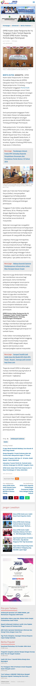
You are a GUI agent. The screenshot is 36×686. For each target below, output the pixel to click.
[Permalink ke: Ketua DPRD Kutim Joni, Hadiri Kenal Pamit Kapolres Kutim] (7, 516)
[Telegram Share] (21, 497)
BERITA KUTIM (8, 75)
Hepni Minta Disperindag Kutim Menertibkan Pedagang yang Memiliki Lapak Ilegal (23, 548)
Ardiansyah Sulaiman (17, 439)
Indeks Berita (20, 681)
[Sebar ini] (5, 497)
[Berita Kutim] (9, 2)
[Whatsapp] (27, 497)
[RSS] (17, 478)
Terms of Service (5, 683)
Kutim (6, 442)
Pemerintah (25, 88)
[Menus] (33, 2)
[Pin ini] (16, 497)
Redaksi (13, 681)
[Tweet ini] (10, 497)
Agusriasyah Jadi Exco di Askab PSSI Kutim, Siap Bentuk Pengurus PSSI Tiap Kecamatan (23, 540)
